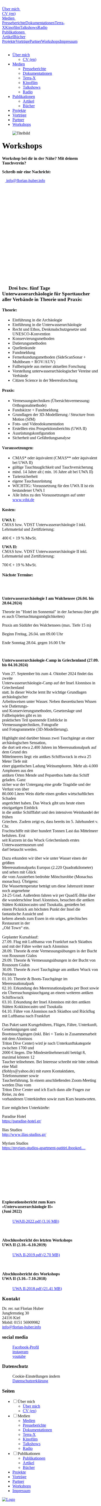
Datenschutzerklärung (30, 1381)
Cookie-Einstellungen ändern (36, 1376)
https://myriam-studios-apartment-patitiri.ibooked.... (43, 1148)
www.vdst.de (23, 499)
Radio (42, 27)
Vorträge (23, 41)
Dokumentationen (40, 23)
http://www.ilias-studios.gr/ (24, 1134)
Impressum (68, 41)
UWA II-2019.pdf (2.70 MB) (36, 1255)
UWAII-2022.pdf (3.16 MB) (35, 1221)
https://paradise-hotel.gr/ (21, 1121)
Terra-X (29, 78)
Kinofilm (12, 27)
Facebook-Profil (25, 1347)
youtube (19, 1356)
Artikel (7, 37)
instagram (20, 1352)
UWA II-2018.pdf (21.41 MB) (37, 1288)
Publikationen (14, 32)
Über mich (11, 9)
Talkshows (29, 27)
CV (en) (9, 13)
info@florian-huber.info (25, 180)
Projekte (9, 41)
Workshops (50, 41)
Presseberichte (13, 23)
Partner (35, 41)
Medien (9, 18)
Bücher (19, 37)
